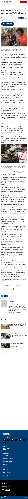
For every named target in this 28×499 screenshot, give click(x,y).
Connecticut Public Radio (13, 285)
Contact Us (5, 464)
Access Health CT (17, 130)
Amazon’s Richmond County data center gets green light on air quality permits (18, 335)
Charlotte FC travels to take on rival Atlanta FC (11, 353)
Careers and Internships (7, 461)
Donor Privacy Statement (8, 467)
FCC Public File (5, 469)
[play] (2, 497)
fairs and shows (5, 76)
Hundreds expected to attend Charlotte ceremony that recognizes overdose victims (18, 345)
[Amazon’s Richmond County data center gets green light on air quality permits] (5, 336)
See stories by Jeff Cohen (14, 312)
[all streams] (26, 497)
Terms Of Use (5, 475)
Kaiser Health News (12, 281)
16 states (15, 177)
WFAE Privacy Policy (7, 472)
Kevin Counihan (20, 128)
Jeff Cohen (11, 301)
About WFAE (5, 455)
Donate (24, 2)
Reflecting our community (8, 458)
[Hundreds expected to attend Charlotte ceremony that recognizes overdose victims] (5, 345)
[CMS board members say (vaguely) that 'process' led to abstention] (5, 326)
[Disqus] (14, 379)
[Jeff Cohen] (4, 303)
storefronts (4, 72)
